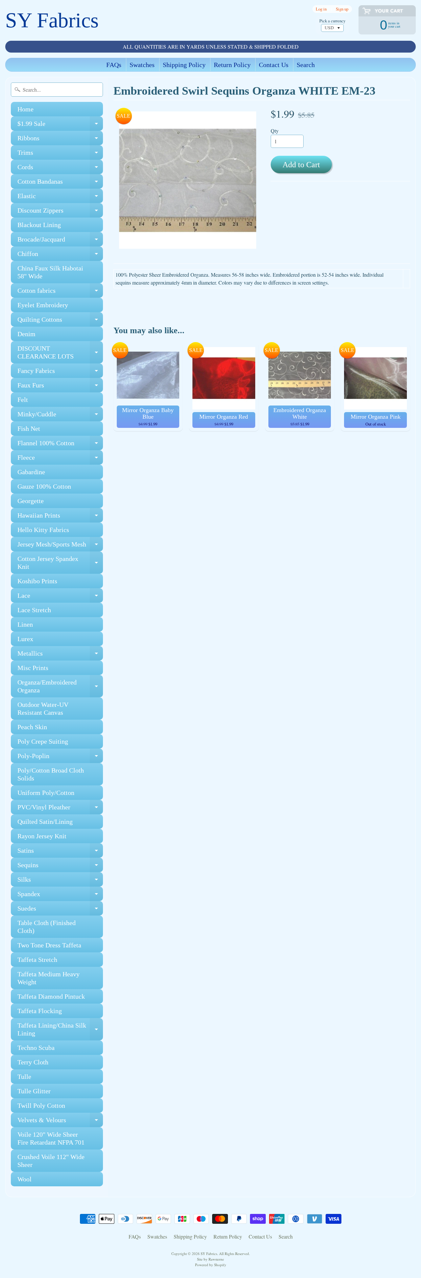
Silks (60, 881)
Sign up (342, 9)
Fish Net (28, 428)
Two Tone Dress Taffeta (49, 945)
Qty (275, 130)
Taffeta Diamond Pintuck (51, 996)
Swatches (142, 64)
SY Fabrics (52, 20)
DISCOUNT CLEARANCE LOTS (60, 352)
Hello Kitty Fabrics (43, 529)
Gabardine (31, 472)
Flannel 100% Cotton (60, 444)
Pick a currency (332, 20)
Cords (60, 168)
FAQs (113, 64)
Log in (321, 9)
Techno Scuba (36, 1047)
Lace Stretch (34, 610)
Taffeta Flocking (39, 1010)
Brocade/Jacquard (60, 241)
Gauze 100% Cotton (44, 486)
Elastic (60, 197)
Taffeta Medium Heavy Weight (48, 978)
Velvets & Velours (60, 1121)
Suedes (60, 910)
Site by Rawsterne (210, 1259)
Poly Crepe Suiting (42, 741)
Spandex (60, 895)
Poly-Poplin (60, 757)
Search (306, 64)
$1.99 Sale (60, 125)
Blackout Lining (39, 224)
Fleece (60, 459)
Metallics (60, 655)
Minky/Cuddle (60, 415)
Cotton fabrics (60, 292)
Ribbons (60, 139)
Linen (25, 624)
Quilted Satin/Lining (45, 821)
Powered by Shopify (210, 1264)
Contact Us (273, 64)
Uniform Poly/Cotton (45, 792)
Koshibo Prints (37, 581)
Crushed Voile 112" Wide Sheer (51, 1160)
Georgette (30, 500)
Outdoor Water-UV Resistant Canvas (42, 708)
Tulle (24, 1076)
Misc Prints (32, 667)
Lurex (25, 638)
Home (25, 109)
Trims (60, 154)
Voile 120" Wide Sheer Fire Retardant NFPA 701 (51, 1138)
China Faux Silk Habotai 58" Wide (50, 272)
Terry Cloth (32, 1062)
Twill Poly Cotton (41, 1105)
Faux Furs (60, 387)
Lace (60, 597)
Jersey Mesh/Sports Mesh (60, 546)
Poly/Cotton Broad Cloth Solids (50, 774)
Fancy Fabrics (60, 372)
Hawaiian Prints (60, 517)
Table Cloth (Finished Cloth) (46, 926)
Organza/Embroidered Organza (60, 686)
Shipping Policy (184, 64)
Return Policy (232, 64)
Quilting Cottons (60, 321)
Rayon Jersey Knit (41, 836)
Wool (24, 1179)
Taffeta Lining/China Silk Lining (60, 1029)
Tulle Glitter (34, 1091)
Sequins (60, 866)
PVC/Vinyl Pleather (60, 808)
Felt (22, 399)
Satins (60, 852)
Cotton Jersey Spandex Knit (60, 563)
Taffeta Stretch (37, 959)
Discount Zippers (60, 212)
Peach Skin (32, 727)
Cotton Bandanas (60, 183)
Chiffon (60, 255)
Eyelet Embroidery (42, 305)
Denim (26, 333)
